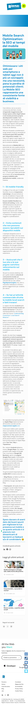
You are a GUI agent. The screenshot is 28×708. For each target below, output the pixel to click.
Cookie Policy (19, 691)
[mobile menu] (24, 6)
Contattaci (18, 682)
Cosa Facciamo (6, 686)
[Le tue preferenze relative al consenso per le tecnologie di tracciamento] (1, 531)
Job (3, 691)
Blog (3, 688)
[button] (26, 671)
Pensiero (4, 682)
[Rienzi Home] (4, 676)
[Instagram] (11, 626)
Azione (3, 684)
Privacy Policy (19, 688)
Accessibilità (18, 686)
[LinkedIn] (4, 626)
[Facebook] (7, 626)
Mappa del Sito (19, 684)
